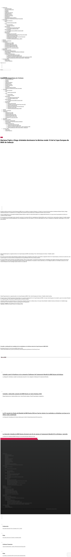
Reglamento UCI (8, 13)
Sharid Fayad (37, 349)
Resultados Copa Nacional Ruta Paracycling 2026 (17, 34)
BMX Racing (7, 26)
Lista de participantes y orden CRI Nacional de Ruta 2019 (14, 546)
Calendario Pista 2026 (9, 43)
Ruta (6, 21)
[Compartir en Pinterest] (37, 208)
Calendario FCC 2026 (9, 42)
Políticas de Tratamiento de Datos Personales (14, 18)
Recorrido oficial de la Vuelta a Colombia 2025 (12, 537)
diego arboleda (20, 349)
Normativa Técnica (8, 14)
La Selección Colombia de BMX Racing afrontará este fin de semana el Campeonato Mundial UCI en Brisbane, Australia (35, 434)
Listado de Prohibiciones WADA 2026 (14, 55)
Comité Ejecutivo (8, 8)
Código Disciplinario (9, 12)
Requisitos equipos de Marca (10, 17)
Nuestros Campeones (7, 40)
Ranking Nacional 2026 (11, 22)
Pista (6, 23)
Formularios (7, 16)
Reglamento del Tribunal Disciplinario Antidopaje (14, 51)
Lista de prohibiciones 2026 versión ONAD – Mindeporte (18, 57)
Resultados (5, 48)
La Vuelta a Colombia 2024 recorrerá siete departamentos (14, 555)
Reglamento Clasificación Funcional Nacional (16, 36)
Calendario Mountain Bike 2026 (11, 45)
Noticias (4, 39)
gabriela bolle (26, 349)
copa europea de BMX (12, 349)
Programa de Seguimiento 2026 (13, 54)
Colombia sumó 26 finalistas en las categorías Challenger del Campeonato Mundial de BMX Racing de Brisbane (33, 374)
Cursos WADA (8, 52)
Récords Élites (10, 24)
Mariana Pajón (31, 349)
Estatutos (7, 11)
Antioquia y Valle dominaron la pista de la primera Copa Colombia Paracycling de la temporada (19, 439)
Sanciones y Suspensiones (10, 50)
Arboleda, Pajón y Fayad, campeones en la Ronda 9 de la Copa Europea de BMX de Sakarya (18, 438)
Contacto (6, 10)
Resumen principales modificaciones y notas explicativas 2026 (19, 56)
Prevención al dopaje (7, 49)
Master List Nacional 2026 (12, 35)
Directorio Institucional (9, 9)
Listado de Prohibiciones (10, 53)
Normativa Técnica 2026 (12, 37)
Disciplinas (5, 19)
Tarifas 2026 (7, 59)
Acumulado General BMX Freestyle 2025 (15, 30)
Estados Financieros (9, 15)
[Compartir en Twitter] (37, 207)
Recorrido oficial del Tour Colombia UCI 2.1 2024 (12, 528)
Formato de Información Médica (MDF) (14, 38)
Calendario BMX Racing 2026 (11, 44)
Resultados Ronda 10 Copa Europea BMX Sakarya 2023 (11, 348)
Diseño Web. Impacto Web (51, 508)
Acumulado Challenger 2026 (12, 28)
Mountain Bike (8, 31)
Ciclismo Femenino (9, 20)
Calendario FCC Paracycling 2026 (11, 47)
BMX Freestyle (8, 29)
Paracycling (7, 32)
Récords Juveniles (10, 25)
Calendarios (5, 41)
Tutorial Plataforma (8, 60)
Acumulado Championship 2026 (13, 27)
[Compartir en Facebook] (37, 206)
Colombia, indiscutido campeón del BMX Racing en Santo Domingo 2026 (22, 394)
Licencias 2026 (6, 58)
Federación (5, 7)
